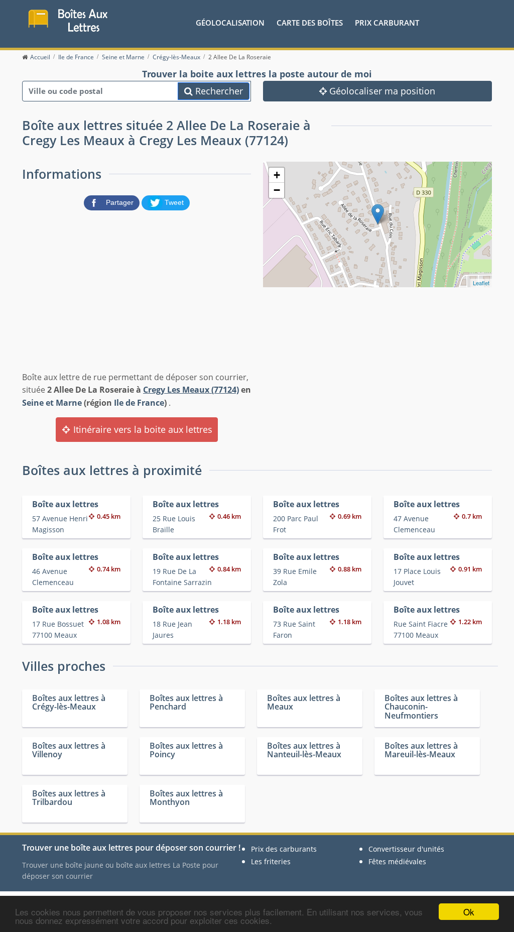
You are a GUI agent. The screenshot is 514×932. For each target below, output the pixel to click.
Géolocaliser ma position (381, 91)
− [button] (277, 190)
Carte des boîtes (310, 23)
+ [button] (277, 175)
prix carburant (387, 23)
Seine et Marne (52, 402)
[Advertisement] (136, 288)
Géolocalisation (230, 23)
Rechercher (218, 91)
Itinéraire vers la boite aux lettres (141, 429)
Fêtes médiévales (397, 861)
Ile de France (139, 402)
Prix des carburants (284, 849)
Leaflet (481, 283)
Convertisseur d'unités (406, 849)
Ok (468, 911)
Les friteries (271, 861)
